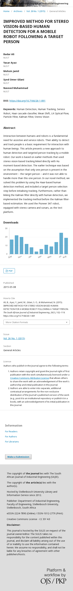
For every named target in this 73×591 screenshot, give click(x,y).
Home (6, 11)
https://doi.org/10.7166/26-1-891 (27, 100)
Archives (18, 11)
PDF (10, 270)
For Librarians (12, 441)
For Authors (11, 436)
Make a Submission (18, 456)
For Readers (11, 431)
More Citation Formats (17, 322)
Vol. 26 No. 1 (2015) (35, 11)
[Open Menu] (3, 3)
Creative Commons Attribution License (29, 378)
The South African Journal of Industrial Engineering (38, 3)
